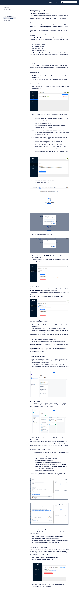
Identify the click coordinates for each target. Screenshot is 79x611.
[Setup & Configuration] (2, 9)
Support (50, 2)
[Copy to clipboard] (29, 13)
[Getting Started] (2, 7)
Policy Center (6, 11)
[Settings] (2, 24)
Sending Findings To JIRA (8, 18)
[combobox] (69, 2)
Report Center (6, 22)
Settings (5, 24)
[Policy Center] (2, 11)
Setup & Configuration (7, 9)
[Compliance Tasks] (2, 20)
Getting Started (6, 7)
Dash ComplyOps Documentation (35, 7)
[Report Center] (2, 22)
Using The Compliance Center (9, 16)
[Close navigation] (18, 7)
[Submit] (62, 2)
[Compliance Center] (2, 14)
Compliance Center (45, 7)
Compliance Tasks (7, 20)
